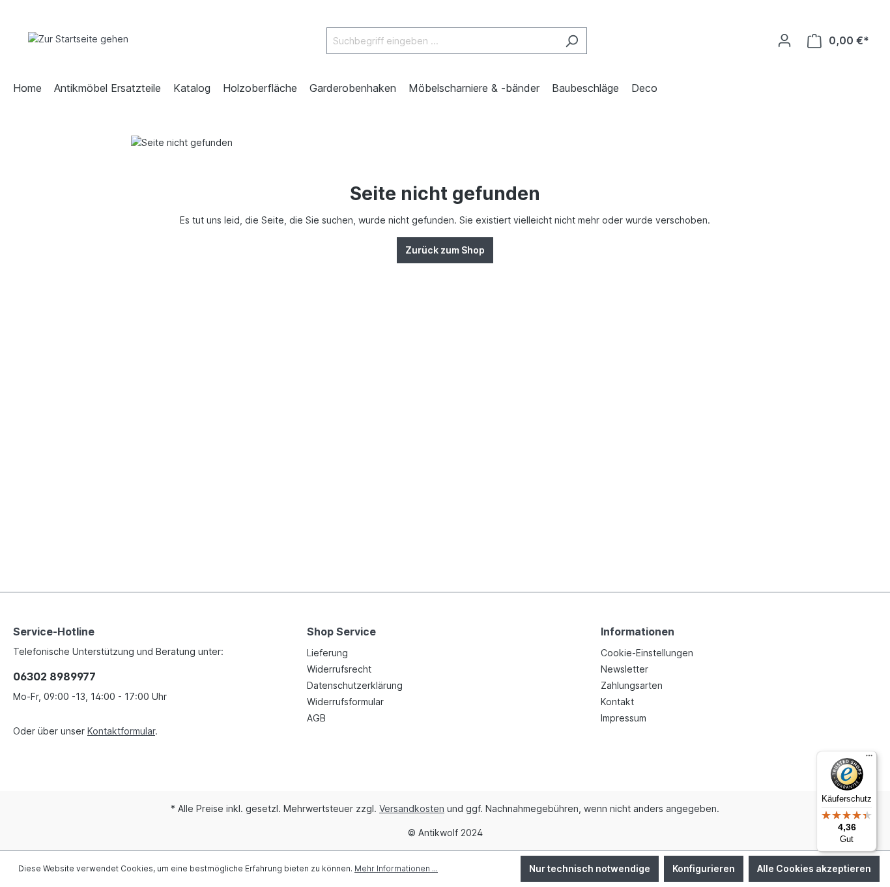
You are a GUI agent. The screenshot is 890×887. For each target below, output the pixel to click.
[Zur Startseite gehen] (78, 38)
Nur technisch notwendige (589, 868)
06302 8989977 (54, 676)
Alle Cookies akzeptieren (814, 868)
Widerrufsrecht (339, 669)
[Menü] (869, 758)
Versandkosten (411, 808)
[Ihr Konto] (784, 40)
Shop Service (341, 631)
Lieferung (327, 652)
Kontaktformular (121, 730)
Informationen (637, 631)
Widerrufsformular (345, 701)
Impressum (623, 717)
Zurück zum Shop (445, 249)
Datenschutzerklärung (355, 685)
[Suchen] (571, 40)
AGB (316, 717)
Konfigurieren (703, 868)
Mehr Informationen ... (396, 868)
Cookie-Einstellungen (647, 652)
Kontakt (617, 701)
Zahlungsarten (632, 685)
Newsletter (624, 669)
